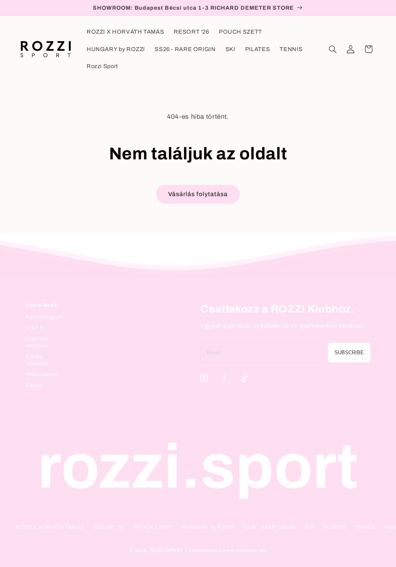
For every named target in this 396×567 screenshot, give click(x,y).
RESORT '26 (108, 527)
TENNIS (365, 527)
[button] (332, 49)
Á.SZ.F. (35, 328)
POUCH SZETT (153, 527)
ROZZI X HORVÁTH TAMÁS (49, 527)
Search (34, 385)
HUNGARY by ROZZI (207, 527)
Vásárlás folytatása (198, 194)
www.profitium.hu (244, 550)
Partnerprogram (44, 317)
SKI (309, 527)
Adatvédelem (42, 374)
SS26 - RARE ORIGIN (269, 527)
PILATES (334, 527)
